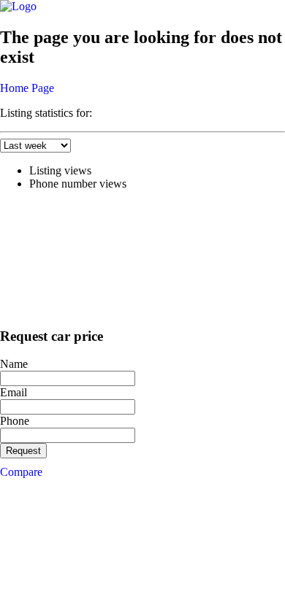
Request (23, 450)
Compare (21, 472)
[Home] (18, 6)
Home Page (27, 88)
